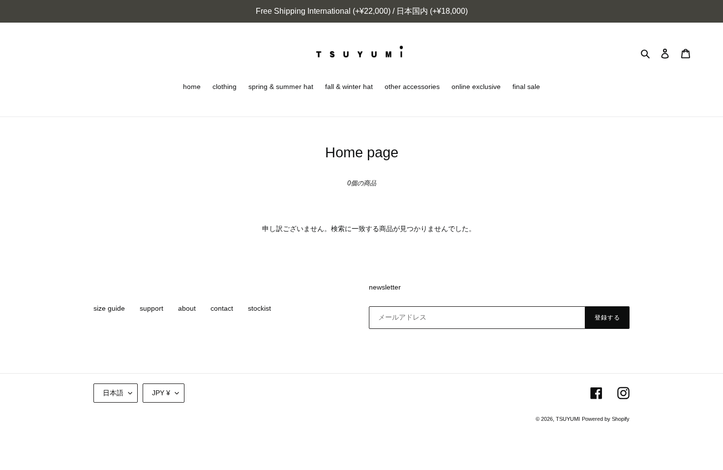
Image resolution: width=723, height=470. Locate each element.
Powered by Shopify (606, 419)
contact (222, 308)
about (187, 308)
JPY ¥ (161, 393)
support (151, 308)
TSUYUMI (568, 419)
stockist (259, 308)
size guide (109, 308)
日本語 (113, 393)
